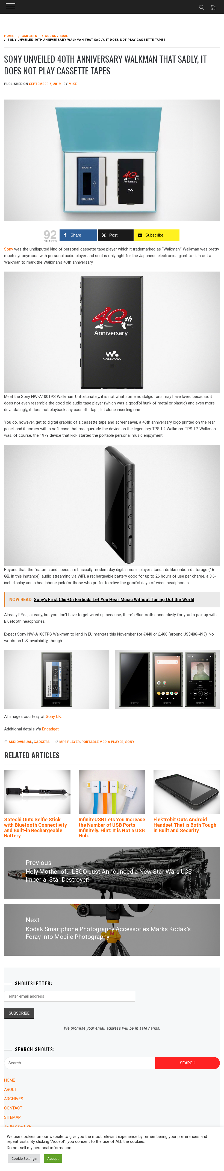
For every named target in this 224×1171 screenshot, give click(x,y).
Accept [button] (53, 1159)
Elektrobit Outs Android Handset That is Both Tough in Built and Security (185, 825)
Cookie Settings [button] (24, 1159)
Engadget (50, 729)
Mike (73, 84)
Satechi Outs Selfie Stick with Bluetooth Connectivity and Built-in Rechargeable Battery (35, 827)
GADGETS (41, 742)
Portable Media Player (102, 742)
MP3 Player (69, 742)
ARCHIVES (13, 1098)
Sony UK (53, 716)
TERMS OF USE (17, 1126)
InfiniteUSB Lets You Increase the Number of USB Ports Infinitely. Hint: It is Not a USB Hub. (112, 827)
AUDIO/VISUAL (20, 742)
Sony (129, 742)
